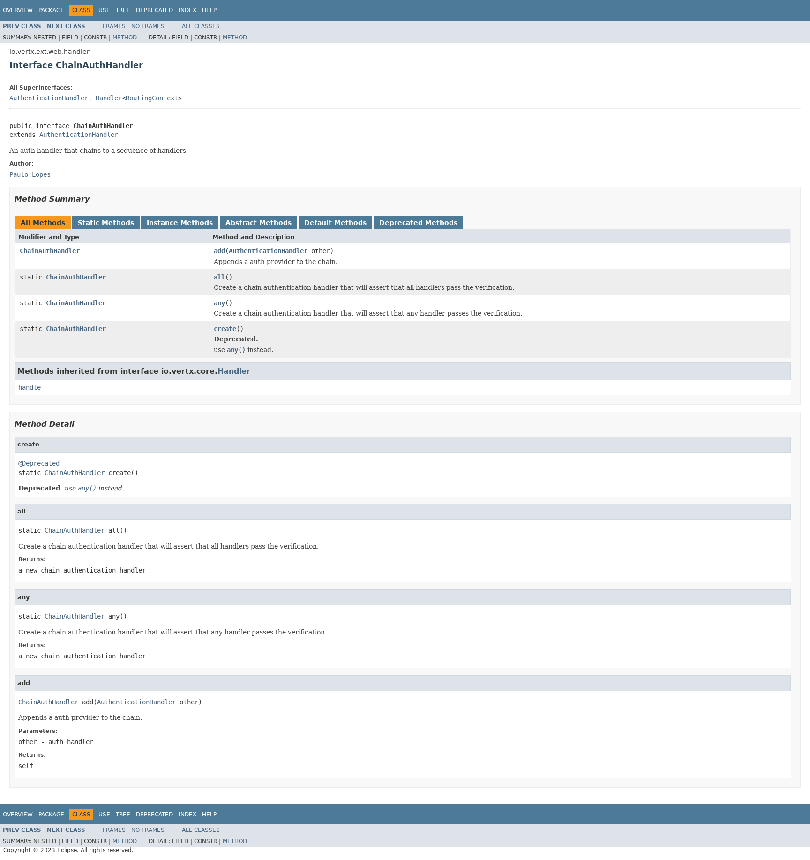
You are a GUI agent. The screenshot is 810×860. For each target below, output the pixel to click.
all (219, 277)
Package (51, 10)
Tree (123, 10)
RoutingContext (152, 98)
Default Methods (335, 222)
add (219, 251)
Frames (114, 26)
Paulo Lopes (30, 174)
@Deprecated (39, 463)
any (219, 303)
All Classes (201, 26)
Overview (18, 10)
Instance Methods (180, 222)
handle (29, 387)
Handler (109, 98)
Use (104, 10)
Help (209, 10)
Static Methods (106, 222)
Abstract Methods (258, 222)
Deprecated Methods (418, 222)
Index (187, 10)
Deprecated (154, 10)
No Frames (148, 26)
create (225, 328)
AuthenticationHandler (48, 98)
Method (124, 37)
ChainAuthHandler (50, 251)
